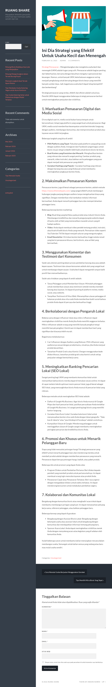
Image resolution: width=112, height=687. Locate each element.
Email (45, 641)
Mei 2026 (8, 142)
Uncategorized (10, 180)
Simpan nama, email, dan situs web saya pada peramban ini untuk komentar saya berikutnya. (74, 662)
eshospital (9, 193)
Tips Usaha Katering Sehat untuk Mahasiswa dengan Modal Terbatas (17, 97)
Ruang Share (17, 10)
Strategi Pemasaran (50, 67)
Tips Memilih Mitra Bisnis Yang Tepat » (90, 580)
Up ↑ (104, 682)
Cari (7, 42)
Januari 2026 (10, 151)
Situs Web (46, 651)
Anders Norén (94, 682)
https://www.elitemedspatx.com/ (56, 191)
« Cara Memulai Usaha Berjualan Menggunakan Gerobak (64, 572)
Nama (45, 631)
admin (63, 60)
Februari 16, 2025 (49, 60)
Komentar (47, 607)
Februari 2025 (10, 156)
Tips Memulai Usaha (12, 176)
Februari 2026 (10, 146)
